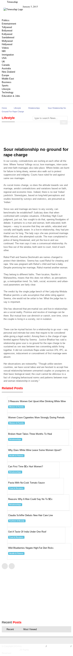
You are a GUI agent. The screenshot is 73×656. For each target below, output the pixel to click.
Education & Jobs (11, 96)
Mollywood (7, 41)
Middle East (8, 78)
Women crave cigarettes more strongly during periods (36, 417)
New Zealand (8, 71)
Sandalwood (8, 37)
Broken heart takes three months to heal (30, 434)
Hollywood (7, 44)
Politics (5, 20)
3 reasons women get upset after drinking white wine (37, 401)
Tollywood (7, 27)
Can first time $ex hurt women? (25, 466)
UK (3, 61)
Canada (6, 65)
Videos (5, 48)
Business (6, 82)
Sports (5, 85)
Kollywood (7, 34)
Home (4, 108)
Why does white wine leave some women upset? (34, 450)
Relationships (34, 108)
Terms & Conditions (58, 646)
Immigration (8, 54)
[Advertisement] (32, 137)
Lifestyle (6, 89)
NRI (4, 51)
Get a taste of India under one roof (27, 531)
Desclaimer (64, 650)
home (42, 646)
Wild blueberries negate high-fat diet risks (31, 548)
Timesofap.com (10, 650)
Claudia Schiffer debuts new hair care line (30, 515)
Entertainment (9, 23)
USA (4, 58)
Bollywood (7, 30)
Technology (7, 92)
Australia (6, 68)
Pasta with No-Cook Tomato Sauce (26, 482)
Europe (5, 75)
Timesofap (12, 2)
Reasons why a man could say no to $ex (30, 499)
